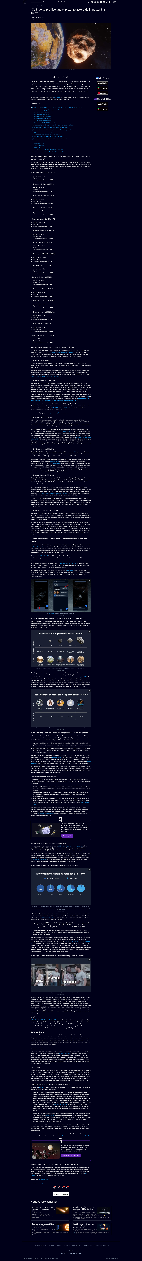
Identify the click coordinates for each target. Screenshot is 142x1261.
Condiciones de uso (38, 1258)
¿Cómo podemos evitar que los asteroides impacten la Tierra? (49, 138)
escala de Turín (57, 463)
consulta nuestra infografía (46, 813)
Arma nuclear (37, 147)
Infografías (67, 1245)
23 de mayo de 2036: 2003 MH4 (42, 116)
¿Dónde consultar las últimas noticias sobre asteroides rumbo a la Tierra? (53, 125)
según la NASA (83, 677)
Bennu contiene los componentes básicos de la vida (52, 493)
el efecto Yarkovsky (64, 1053)
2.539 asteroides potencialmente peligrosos (61, 352)
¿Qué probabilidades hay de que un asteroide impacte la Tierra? (50, 127)
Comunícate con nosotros (101, 1245)
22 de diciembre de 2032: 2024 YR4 (43, 114)
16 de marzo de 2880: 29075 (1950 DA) (44, 122)
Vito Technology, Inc (61, 615)
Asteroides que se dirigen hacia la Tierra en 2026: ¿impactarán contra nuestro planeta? (57, 107)
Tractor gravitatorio (39, 143)
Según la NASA (72, 452)
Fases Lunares (76, 1245)
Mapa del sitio (55, 1258)
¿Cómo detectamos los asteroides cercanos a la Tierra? (48, 136)
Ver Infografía (67, 835)
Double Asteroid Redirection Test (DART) (44, 1020)
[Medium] (101, 2)
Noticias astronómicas (41, 6)
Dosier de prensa (47, 1258)
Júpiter (41, 1087)
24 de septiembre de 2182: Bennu (43, 120)
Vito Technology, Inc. (71, 69)
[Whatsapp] (67, 77)
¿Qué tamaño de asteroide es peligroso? (44, 132)
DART (35, 141)
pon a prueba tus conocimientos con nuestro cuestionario (72, 1136)
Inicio (32, 6)
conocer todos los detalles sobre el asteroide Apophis (46, 376)
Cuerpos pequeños (39, 19)
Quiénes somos (87, 1245)
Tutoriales (51, 1245)
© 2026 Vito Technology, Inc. (112, 1258)
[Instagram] (95, 2)
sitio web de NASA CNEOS (39, 859)
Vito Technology (61, 670)
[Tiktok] (107, 2)
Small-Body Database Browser (67, 563)
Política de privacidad (27, 1258)
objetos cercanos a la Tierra (49, 917)
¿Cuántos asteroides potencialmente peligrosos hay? (47, 134)
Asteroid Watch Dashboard (40, 556)
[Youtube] (104, 2)
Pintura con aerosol (39, 145)
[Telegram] (63, 77)
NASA (87, 396)
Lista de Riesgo (54, 461)
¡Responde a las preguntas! (71, 1155)
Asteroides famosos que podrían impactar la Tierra (46, 110)
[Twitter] (98, 2)
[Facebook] (92, 2)
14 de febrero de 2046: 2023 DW (42, 118)
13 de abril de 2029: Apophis (41, 112)
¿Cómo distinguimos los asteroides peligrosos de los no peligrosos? (51, 129)
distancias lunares (68, 431)
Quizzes (59, 1245)
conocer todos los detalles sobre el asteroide (58, 413)
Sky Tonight (57, 97)
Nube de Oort (50, 1115)
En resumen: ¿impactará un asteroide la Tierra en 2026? (48, 151)
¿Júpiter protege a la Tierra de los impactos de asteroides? (48, 149)
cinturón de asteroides (60, 1104)
